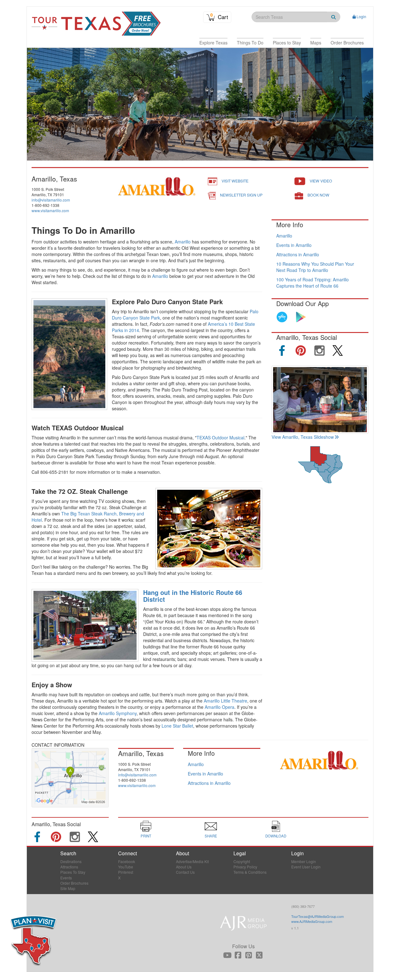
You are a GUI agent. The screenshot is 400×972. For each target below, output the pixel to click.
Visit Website (235, 180)
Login (361, 16)
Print (146, 835)
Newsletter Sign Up (241, 194)
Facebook (126, 861)
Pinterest (125, 872)
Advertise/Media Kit (192, 861)
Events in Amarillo (294, 245)
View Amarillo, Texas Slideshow (303, 437)
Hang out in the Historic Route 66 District (192, 596)
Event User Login (306, 866)
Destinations (71, 861)
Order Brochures (74, 883)
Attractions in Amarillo (297, 254)
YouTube (125, 866)
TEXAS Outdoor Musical (220, 437)
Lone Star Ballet (177, 726)
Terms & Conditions (250, 872)
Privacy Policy (245, 866)
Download (275, 835)
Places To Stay (72, 872)
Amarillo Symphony (118, 713)
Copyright (241, 861)
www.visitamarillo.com (50, 210)
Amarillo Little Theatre (225, 701)
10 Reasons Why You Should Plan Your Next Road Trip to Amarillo (315, 267)
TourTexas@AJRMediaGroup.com (317, 916)
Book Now (318, 194)
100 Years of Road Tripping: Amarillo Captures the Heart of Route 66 (312, 282)
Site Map (67, 888)
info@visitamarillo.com (51, 199)
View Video (321, 180)
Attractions (69, 866)
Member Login (303, 861)
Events (66, 877)
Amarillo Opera (219, 707)
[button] (213, 42)
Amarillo (183, 241)
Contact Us (185, 872)
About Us (184, 866)
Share (211, 835)
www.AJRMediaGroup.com (311, 921)
